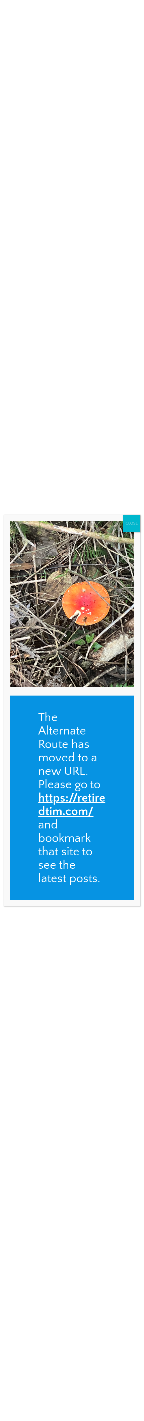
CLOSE (132, 523)
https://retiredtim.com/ (71, 804)
